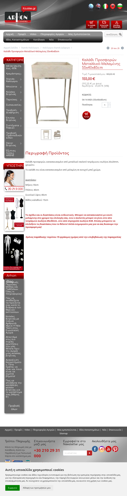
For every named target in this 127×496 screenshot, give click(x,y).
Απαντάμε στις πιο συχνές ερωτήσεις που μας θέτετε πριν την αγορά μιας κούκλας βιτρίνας (13, 346)
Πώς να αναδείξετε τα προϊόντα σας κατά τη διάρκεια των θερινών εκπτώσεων (13, 305)
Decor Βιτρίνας (11, 144)
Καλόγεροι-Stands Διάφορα (56, 47)
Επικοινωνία (65, 39)
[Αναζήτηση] (120, 34)
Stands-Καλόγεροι (30, 47)
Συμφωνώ (12, 487)
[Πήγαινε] (89, 453)
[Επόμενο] (122, 48)
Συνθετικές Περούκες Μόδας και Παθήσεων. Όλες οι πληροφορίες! (14, 288)
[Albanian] (111, 7)
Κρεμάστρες (13, 74)
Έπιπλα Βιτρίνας (11, 119)
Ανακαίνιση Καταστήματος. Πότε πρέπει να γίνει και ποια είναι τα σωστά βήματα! (14, 368)
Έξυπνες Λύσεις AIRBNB (11, 153)
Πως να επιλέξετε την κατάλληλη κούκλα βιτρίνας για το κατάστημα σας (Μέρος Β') (14, 388)
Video (33, 34)
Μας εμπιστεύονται (66, 429)
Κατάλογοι (39, 39)
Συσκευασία (13, 105)
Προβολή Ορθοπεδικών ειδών (14, 135)
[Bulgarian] (119, 7)
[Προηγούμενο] (108, 48)
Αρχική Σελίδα (11, 47)
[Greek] (90, 7)
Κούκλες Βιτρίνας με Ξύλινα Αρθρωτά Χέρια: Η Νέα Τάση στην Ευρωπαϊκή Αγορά (13, 324)
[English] (97, 7)
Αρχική (10, 34)
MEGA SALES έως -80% (13, 67)
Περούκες (11, 99)
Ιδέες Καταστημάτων (17, 39)
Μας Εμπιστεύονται (79, 34)
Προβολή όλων (14, 407)
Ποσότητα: (87, 104)
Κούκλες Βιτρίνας (11, 93)
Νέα (51, 39)
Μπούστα (11, 87)
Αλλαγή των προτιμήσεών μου (37, 487)
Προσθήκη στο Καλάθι (86, 115)
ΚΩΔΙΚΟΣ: (86, 94)
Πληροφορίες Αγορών (52, 34)
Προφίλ (22, 34)
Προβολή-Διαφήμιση (12, 111)
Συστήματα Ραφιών (12, 126)
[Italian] (104, 7)
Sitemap (64, 433)
